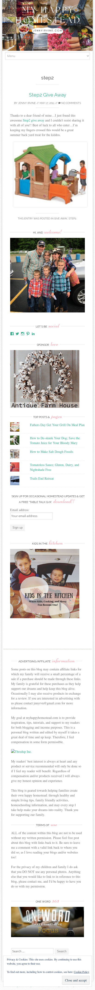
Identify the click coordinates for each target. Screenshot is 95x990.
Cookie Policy (81, 972)
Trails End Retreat (42, 478)
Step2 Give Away (47, 95)
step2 (72, 218)
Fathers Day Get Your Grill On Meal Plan (57, 425)
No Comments (71, 103)
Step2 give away (33, 120)
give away (60, 218)
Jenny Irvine (27, 103)
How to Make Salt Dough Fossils (51, 451)
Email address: (19, 510)
